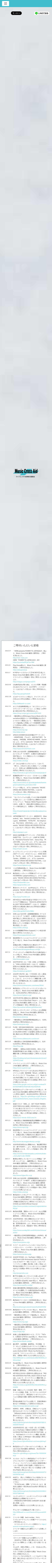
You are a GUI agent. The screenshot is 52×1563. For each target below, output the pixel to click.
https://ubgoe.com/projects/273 (24, 682)
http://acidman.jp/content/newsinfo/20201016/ (29, 1307)
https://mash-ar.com (20, 849)
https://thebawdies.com (21, 882)
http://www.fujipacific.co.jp (22, 1175)
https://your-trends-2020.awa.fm (24, 1118)
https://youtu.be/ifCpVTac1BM (23, 662)
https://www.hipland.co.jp (22, 865)
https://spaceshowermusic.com (24, 749)
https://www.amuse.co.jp (21, 794)
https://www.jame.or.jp (21, 1024)
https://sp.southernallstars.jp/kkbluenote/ (27, 1007)
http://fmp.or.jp (18, 1046)
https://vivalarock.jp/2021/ (22, 971)
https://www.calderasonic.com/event (26, 1039)
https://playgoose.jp (20, 670)
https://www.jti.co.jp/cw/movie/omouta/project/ (29, 773)
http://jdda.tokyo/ (19, 732)
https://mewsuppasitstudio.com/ (24, 935)
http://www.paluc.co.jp (21, 959)
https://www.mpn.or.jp (20, 1127)
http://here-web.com (20, 658)
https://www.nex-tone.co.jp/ (23, 1297)
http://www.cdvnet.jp (20, 1017)
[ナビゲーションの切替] (5, 3)
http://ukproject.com (20, 832)
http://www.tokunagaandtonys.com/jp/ (26, 949)
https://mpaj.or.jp (19, 1331)
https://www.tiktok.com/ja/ (22, 1341)
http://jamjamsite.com (20, 1273)
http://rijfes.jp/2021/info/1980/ (23, 911)
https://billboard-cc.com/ (21, 703)
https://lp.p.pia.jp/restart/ (21, 694)
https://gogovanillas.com (21, 885)
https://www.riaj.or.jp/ (20, 1322)
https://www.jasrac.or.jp (21, 1242)
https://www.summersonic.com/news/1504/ (28, 985)
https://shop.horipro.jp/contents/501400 (27, 713)
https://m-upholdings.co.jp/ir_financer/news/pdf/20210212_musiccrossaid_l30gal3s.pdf (29, 1098)
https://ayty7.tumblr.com (21, 897)
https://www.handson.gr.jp (22, 1254)
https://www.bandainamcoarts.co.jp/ (25, 1406)
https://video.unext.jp (20, 761)
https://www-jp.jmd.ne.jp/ (22, 1068)
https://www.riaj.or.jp (20, 730)
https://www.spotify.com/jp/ (22, 1285)
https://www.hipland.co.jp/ (22, 995)
